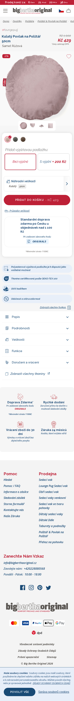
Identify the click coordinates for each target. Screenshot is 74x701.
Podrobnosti (21, 328)
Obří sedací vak (49, 492)
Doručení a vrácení (25, 362)
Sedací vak (45, 480)
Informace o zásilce (16, 492)
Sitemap (51, 657)
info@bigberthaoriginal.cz (20, 563)
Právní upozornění (28, 657)
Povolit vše (19, 692)
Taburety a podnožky (52, 526)
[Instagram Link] (31, 589)
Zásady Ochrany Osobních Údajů (37, 650)
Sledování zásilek (14, 498)
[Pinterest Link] (40, 589)
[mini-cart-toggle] (68, 11)
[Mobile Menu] (5, 11)
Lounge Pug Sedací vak (53, 486)
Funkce (17, 351)
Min (55, 2)
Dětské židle (46, 520)
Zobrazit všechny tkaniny (27, 374)
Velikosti (18, 339)
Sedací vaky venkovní (52, 498)
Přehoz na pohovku (51, 542)
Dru (66, 2)
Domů (6, 21)
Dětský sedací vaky (51, 514)
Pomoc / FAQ (12, 486)
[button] (23, 126)
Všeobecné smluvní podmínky (37, 644)
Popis (16, 317)
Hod (44, 2)
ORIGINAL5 (39, 242)
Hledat (8, 480)
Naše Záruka (12, 516)
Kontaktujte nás (14, 510)
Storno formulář (14, 504)
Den (33, 2)
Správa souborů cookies (53, 691)
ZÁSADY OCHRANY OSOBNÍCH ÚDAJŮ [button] (51, 683)
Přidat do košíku (37, 200)
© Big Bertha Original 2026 (37, 663)
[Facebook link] (23, 589)
